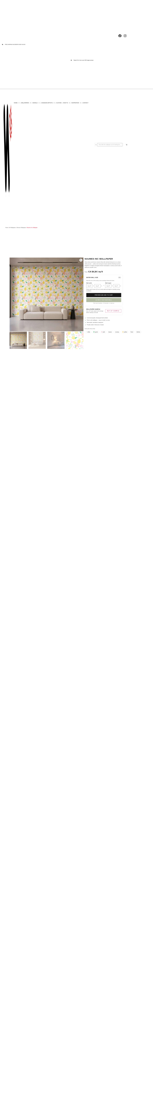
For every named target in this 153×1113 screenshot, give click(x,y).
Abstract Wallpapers (21, 227)
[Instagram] (125, 35)
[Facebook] (119, 35)
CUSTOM (58, 102)
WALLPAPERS (25, 102)
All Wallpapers (12, 227)
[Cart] (126, 144)
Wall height (108, 283)
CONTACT (85, 102)
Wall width (89, 283)
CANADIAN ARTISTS (47, 102)
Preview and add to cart (104, 295)
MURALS (35, 102)
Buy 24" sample (113, 311)
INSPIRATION (75, 102)
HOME (16, 102)
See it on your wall (104, 300)
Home (6, 227)
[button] (80, 260)
